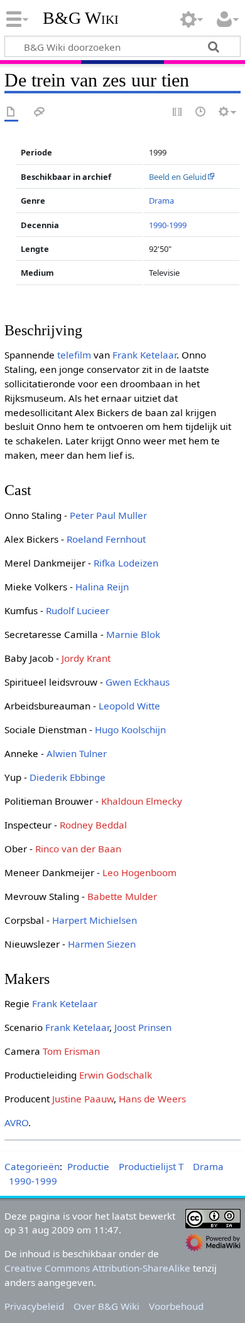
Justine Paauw (83, 1098)
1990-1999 (168, 225)
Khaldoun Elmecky (141, 801)
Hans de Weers (152, 1098)
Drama (161, 200)
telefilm (74, 354)
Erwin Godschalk (115, 1075)
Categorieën (32, 1166)
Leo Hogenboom (139, 872)
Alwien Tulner (76, 753)
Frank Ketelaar (144, 354)
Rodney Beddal (93, 824)
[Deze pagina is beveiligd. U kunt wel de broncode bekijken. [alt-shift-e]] (178, 112)
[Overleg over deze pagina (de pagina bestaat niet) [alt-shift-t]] (39, 112)
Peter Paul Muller (108, 515)
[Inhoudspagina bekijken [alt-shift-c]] (11, 112)
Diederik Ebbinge (68, 777)
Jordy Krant (86, 658)
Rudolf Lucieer (77, 610)
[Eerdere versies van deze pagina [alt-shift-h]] (201, 112)
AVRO (16, 1122)
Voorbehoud (176, 1306)
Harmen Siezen (102, 944)
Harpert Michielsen (94, 920)
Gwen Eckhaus (138, 682)
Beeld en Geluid (178, 176)
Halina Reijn (102, 586)
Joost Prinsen (143, 1027)
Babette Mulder (122, 896)
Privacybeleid (34, 1306)
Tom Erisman (71, 1051)
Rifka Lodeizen (126, 563)
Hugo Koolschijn (130, 729)
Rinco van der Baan (78, 848)
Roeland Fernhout (106, 539)
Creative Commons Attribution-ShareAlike (97, 1268)
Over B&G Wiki (106, 1306)
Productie (88, 1166)
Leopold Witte (129, 705)
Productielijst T (151, 1166)
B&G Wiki (81, 18)
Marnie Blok (133, 634)
